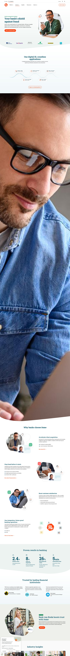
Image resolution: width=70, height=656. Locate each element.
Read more (42, 627)
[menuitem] (62, 1)
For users (6, 1)
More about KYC (42, 449)
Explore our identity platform (35, 87)
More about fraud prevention (10, 477)
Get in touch (62, 4)
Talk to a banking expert (10, 30)
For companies (10, 1)
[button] (64, 1)
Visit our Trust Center (9, 535)
